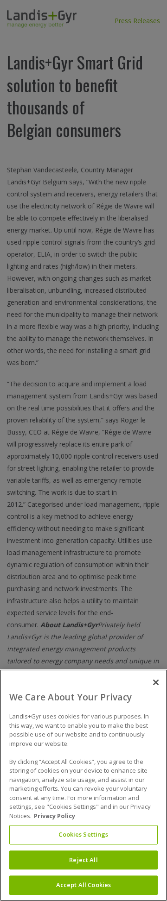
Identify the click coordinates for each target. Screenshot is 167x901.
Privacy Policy (54, 816)
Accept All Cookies (83, 885)
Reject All (83, 860)
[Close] (156, 682)
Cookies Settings (83, 834)
